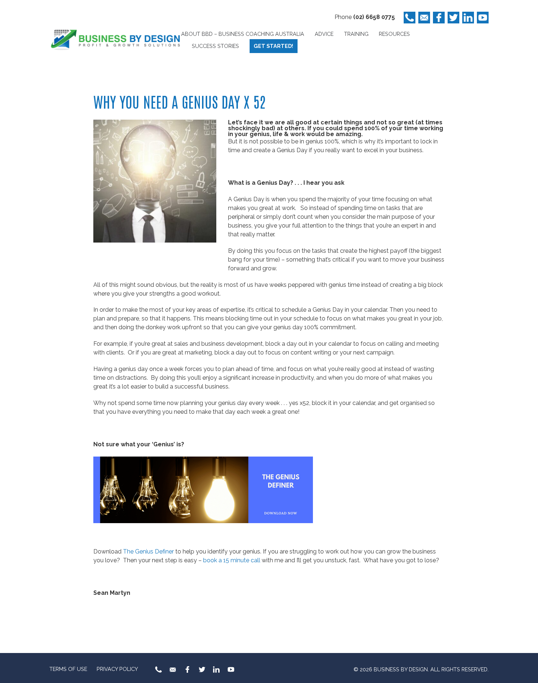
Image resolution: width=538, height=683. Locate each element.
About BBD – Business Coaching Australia (242, 34)
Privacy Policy (117, 669)
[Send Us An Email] (424, 17)
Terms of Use (68, 669)
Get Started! (273, 46)
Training (356, 34)
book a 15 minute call (232, 560)
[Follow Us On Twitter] (453, 17)
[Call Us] (409, 17)
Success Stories (215, 46)
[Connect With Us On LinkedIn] (468, 17)
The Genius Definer (148, 551)
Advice (324, 34)
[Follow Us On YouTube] (483, 17)
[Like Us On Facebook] (439, 17)
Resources (394, 34)
